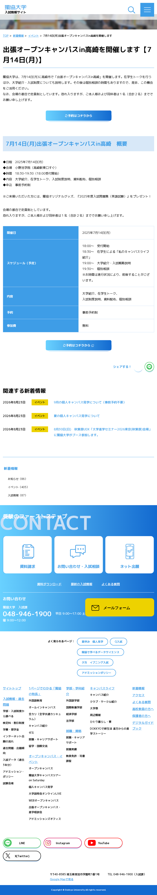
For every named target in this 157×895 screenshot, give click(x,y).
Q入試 (118, 641)
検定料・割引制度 (13, 723)
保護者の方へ (141, 716)
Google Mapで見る (62, 879)
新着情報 (11, 468)
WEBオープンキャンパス (44, 800)
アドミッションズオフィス (45, 819)
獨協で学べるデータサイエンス (100, 652)
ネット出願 (129, 566)
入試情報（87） (17, 495)
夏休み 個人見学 (92, 641)
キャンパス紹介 (38, 726)
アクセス (138, 695)
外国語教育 (35, 700)
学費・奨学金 (11, 729)
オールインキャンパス (42, 707)
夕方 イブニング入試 (95, 662)
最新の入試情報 (81, 584)
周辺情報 (95, 715)
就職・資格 (73, 731)
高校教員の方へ (143, 709)
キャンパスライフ (102, 688)
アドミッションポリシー (96, 673)
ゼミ (31, 732)
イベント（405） (18, 487)
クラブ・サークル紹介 (103, 701)
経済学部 (71, 714)
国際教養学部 (74, 707)
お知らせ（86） (17, 479)
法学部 (70, 721)
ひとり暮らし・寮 (100, 721)
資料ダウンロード (49, 584)
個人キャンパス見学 (41, 787)
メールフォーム (116, 607)
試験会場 (8, 783)
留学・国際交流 (38, 746)
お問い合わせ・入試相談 (78, 566)
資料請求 (27, 566)
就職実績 (71, 749)
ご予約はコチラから (78, 116)
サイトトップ (12, 688)
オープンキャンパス (41, 768)
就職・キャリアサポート (43, 739)
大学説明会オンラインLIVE (45, 793)
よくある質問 (110, 584)
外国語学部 (72, 700)
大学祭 (94, 708)
